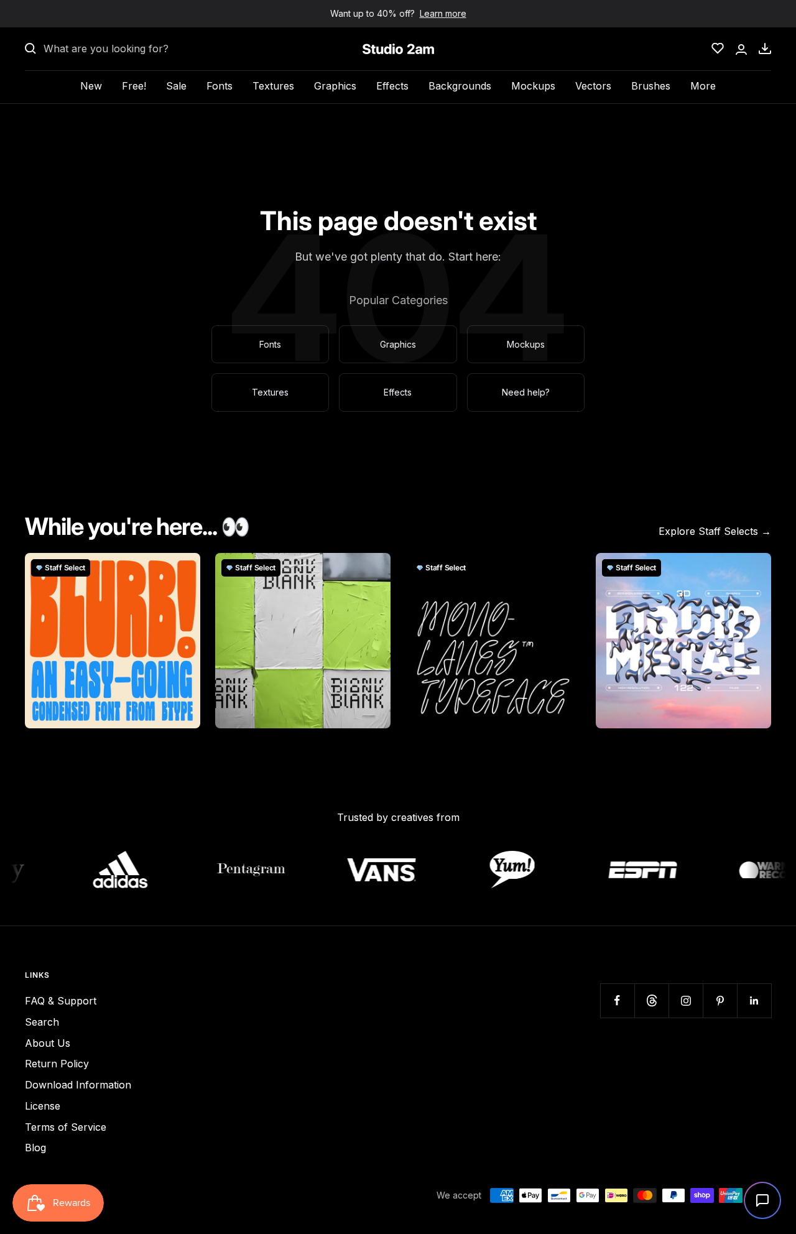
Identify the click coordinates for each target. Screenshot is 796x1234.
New (91, 86)
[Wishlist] (717, 48)
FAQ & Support (60, 1001)
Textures (273, 86)
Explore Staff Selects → (715, 531)
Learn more (443, 13)
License (42, 1106)
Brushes (650, 86)
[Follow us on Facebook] (617, 1000)
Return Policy (57, 1063)
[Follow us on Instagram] (686, 1000)
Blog (35, 1147)
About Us (47, 1043)
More (703, 86)
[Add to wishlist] (184, 569)
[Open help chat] (762, 1200)
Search (42, 1022)
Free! (134, 86)
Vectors (593, 86)
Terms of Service (65, 1127)
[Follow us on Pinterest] (720, 1000)
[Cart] (765, 48)
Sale (176, 86)
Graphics (335, 86)
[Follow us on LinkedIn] (754, 1000)
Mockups (533, 86)
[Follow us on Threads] (651, 1000)
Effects (392, 86)
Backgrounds (459, 86)
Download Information (78, 1085)
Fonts (219, 86)
